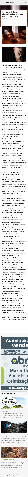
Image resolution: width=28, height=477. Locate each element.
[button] (3, 21)
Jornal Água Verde (9, 2)
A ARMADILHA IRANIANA (7, 459)
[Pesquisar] (26, 2)
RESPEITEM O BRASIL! (6, 408)
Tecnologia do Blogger (15, 475)
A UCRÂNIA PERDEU (6, 434)
